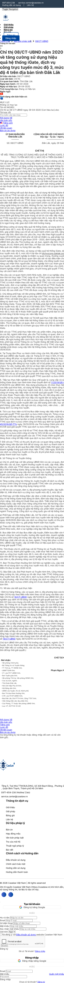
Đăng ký (41, 982)
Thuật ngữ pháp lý (15, 845)
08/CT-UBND (41, 41)
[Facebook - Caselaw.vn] (3, 894)
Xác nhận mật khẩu (9, 929)
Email (2, 920)
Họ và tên (4, 917)
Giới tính (4, 931)
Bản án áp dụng (7, 130)
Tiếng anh (7, 123)
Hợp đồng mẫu (13, 833)
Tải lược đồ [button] (5, 112)
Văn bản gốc (6, 120)
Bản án (9, 829)
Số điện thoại (6, 923)
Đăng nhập (40, 951)
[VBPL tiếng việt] (1, 94)
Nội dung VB (6, 117)
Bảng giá (10, 815)
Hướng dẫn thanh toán (17, 872)
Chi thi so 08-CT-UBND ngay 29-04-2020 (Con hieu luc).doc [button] (29, 110)
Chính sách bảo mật (15, 864)
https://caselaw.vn (41, 887)
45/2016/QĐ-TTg (8, 424)
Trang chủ (5, 41)
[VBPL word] (1, 99)
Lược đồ (4, 125)
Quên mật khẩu (56, 974)
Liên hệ (30, 5)
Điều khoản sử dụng (15, 860)
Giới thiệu (10, 807)
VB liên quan (6, 128)
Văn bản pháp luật (22, 41)
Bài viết (7, 32)
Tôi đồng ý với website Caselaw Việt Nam (32, 934)
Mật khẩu (4, 926)
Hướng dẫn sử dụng (11, 5)
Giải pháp (10, 811)
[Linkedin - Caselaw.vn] (10, 894)
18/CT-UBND (20, 597)
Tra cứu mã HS (13, 841)
